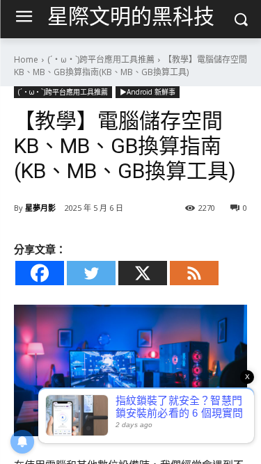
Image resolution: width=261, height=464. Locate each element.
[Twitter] (91, 273)
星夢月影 (40, 207)
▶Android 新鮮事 (147, 92)
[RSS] (194, 273)
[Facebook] (39, 273)
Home (26, 59)
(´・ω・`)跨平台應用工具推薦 (101, 59)
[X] (142, 273)
